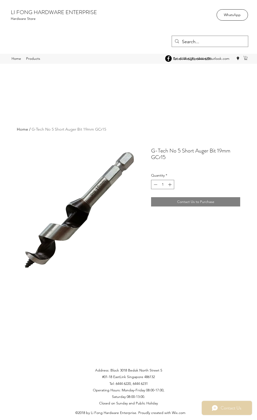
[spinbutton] (162, 184)
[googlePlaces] (237, 58)
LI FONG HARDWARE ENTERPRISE (54, 12)
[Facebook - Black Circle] (168, 58)
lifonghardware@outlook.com (206, 58)
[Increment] (170, 184)
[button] (245, 58)
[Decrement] (155, 184)
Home (22, 129)
